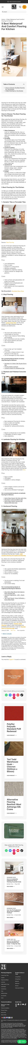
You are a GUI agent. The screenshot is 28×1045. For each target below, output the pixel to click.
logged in (11, 659)
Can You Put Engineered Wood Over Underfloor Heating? (14, 911)
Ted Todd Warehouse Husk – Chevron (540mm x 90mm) (12, 765)
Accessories (3, 995)
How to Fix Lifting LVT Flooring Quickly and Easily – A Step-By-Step (13, 942)
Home (3, 19)
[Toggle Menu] (2, 7)
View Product (11, 735)
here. (24, 470)
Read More (10, 886)
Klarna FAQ (3, 1012)
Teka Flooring (10, 242)
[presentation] (14, 713)
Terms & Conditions (5, 1008)
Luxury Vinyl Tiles (5, 975)
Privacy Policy (4, 1010)
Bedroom (17, 981)
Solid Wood (3, 986)
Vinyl (2, 991)
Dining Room (18, 979)
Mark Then (13, 630)
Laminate (3, 982)
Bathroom (17, 983)
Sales (2, 997)
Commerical (3, 988)
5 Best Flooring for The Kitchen (14, 91)
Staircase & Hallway (19, 988)
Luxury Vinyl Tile (11, 939)
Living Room (17, 976)
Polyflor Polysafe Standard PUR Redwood (14, 728)
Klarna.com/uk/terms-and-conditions (10, 1038)
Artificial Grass (4, 993)
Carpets (2, 977)
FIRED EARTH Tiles (5, 984)
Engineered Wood (11, 877)
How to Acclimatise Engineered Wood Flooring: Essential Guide (14, 880)
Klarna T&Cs (3, 1014)
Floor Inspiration (21, 630)
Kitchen (16, 985)
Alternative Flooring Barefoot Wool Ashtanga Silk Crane (14, 804)
